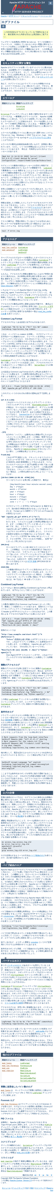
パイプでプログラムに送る (40, 137)
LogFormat (23, 250)
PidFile (24, 1068)
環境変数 (8, 720)
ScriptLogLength (28, 1081)
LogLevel (20, 109)
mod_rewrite (8, 1071)
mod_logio (7, 1063)
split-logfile (40, 1031)
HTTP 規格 (31, 561)
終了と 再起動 (16, 1137)
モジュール (6, 1188)
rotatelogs (8, 916)
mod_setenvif (8, 250)
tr (51, 1175)
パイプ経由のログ (37, 855)
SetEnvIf (22, 252)
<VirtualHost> (17, 975)
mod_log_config (9, 247)
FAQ (27, 1188)
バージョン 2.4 (46, 16)
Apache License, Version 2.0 (21, 1180)
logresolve (24, 414)
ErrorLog (20, 106)
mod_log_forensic (10, 1066)
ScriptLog (25, 1076)
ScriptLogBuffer (28, 1078)
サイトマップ (40, 1188)
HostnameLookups (40, 405)
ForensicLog (26, 1066)
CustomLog (23, 247)
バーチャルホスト (14, 965)
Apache (4, 16)
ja (43, 1175)
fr (39, 1175)
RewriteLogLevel (28, 1073)
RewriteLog (25, 1071)
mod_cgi (5, 1068)
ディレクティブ (18, 1188)
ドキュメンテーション (29, 16)
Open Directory (7, 286)
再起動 (20, 816)
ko (47, 1175)
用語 (32, 1188)
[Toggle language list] (3, 26)
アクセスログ (36, 207)
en (35, 1175)
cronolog (34, 942)
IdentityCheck (30, 449)
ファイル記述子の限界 (14, 1003)
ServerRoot (39, 365)
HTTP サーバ (14, 16)
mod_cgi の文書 (23, 1153)
